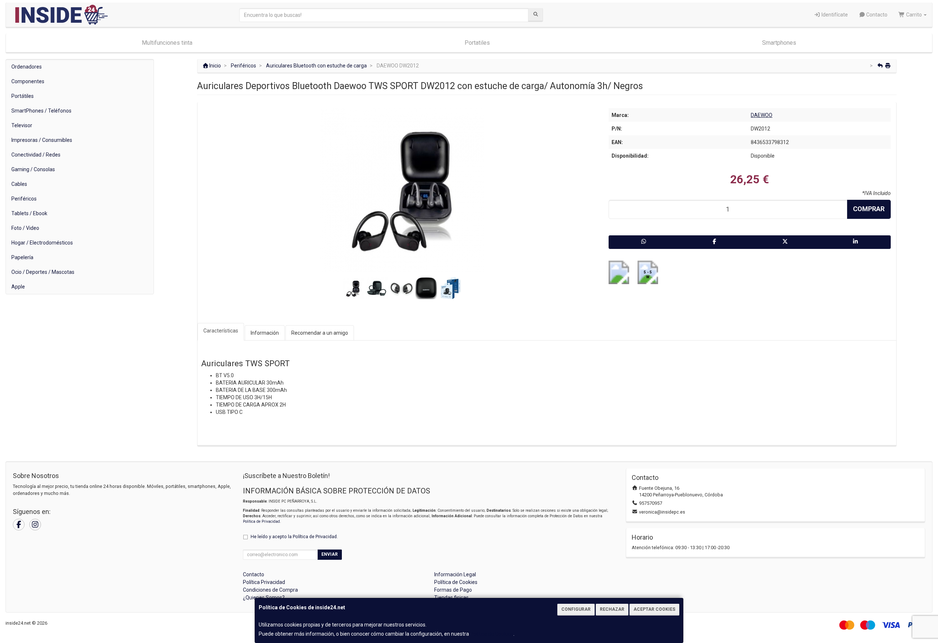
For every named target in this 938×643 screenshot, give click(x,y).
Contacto (876, 15)
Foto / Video (25, 228)
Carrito (914, 15)
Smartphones (779, 42)
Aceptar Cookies (654, 609)
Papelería (22, 257)
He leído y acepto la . (294, 536)
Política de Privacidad (261, 521)
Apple (18, 287)
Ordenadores (26, 67)
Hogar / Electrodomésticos (42, 243)
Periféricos (24, 199)
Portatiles (477, 42)
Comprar (869, 209)
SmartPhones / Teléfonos (41, 111)
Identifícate (834, 15)
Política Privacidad (264, 582)
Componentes (27, 81)
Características (220, 331)
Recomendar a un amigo (319, 333)
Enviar (329, 554)
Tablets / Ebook (29, 213)
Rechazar (612, 609)
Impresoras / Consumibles (41, 140)
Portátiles (22, 96)
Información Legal (455, 574)
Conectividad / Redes (35, 155)
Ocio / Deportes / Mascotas (42, 272)
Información (265, 333)
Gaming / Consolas (33, 169)
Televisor (21, 125)
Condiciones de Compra (270, 590)
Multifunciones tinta (167, 42)
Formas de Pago (453, 590)
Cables (19, 184)
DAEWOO (761, 115)
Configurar (576, 609)
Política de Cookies (491, 634)
